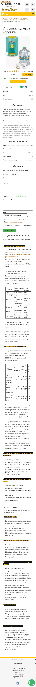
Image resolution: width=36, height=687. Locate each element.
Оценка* (5, 196)
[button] (31, 682)
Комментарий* (7, 200)
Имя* (4, 178)
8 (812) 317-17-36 (12, 3)
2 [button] (17, 67)
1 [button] (16, 67)
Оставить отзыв (9, 230)
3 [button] (19, 67)
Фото (4, 212)
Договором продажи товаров (12, 222)
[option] (18, 52)
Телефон (5, 183)
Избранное (8, 87)
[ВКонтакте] (26, 87)
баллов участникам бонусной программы (16, 78)
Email (4, 190)
